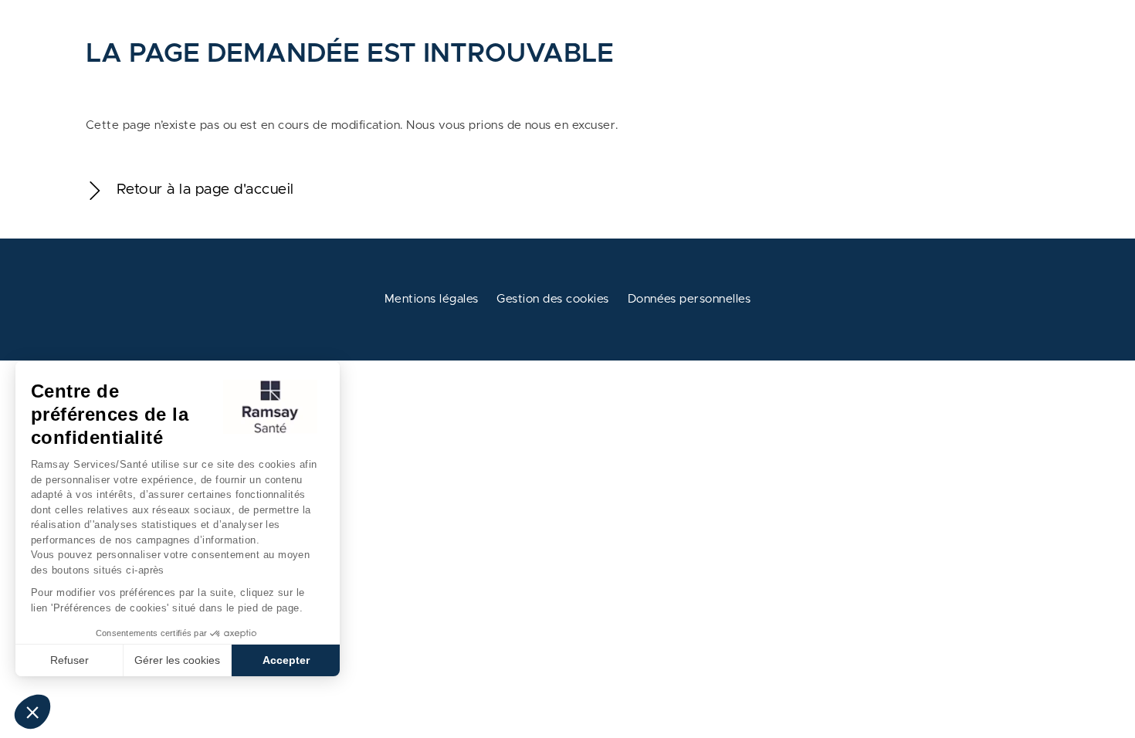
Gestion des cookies (552, 299)
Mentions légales (432, 299)
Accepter (286, 660)
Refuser (69, 660)
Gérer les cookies (177, 660)
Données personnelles (689, 299)
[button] (32, 711)
